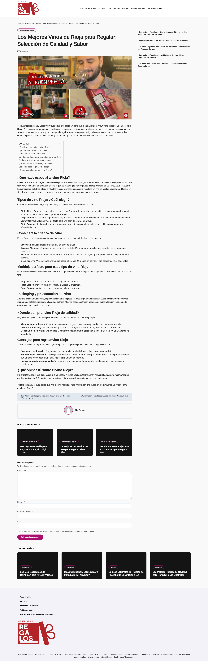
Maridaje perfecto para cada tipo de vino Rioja (40, 157)
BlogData (117, 657)
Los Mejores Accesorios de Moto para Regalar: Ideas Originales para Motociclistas (74, 449)
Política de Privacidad (29, 606)
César (82, 410)
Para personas (114, 8)
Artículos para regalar (88, 8)
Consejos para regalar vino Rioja (34, 167)
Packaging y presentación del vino (35, 160)
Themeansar (129, 657)
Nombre (21, 502)
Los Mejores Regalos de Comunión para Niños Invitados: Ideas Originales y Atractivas (36, 575)
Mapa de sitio (25, 597)
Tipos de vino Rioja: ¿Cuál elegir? (34, 150)
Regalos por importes (155, 8)
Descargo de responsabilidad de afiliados (37, 614)
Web (19, 522)
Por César (25, 51)
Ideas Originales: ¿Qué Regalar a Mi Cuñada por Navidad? (163, 40)
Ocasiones (102, 8)
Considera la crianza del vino (32, 153)
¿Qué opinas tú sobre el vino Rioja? (35, 170)
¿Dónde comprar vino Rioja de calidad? (37, 163)
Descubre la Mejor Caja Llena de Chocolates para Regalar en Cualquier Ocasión (114, 449)
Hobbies (125, 8)
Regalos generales (138, 8)
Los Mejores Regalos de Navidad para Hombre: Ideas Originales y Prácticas (170, 575)
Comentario (22, 470)
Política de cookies (27, 610)
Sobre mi (23, 601)
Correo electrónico (25, 512)
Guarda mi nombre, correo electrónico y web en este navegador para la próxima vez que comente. (56, 531)
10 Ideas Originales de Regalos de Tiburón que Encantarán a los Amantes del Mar (125, 575)
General (113, 567)
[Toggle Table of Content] (58, 143)
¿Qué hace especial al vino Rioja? (34, 147)
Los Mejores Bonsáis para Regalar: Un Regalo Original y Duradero (34, 449)
